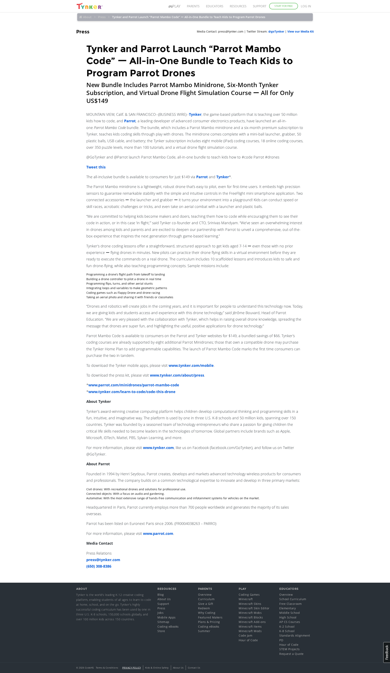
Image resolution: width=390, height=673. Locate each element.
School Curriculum (292, 599)
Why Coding (206, 613)
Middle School (289, 613)
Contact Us (194, 667)
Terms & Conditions (107, 667)
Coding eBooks (168, 626)
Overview (204, 595)
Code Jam (245, 635)
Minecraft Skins (250, 604)
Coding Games (249, 595)
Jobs (160, 613)
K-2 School (287, 626)
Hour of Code (248, 640)
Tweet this (96, 167)
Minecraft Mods (250, 631)
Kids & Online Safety (157, 667)
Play (176, 6)
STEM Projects (289, 649)
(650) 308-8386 (98, 566)
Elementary (287, 608)
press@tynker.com (103, 559)
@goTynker (276, 31)
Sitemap (163, 622)
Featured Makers (210, 617)
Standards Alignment (294, 635)
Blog (160, 595)
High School (288, 617)
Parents (193, 6)
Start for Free (283, 6)
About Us (164, 599)
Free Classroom (290, 604)
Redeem (204, 608)
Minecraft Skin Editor (254, 608)
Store (161, 631)
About (87, 17)
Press (102, 17)
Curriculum (206, 599)
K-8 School (287, 631)
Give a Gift (205, 604)
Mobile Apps (166, 617)
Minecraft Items (250, 626)
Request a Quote (291, 654)
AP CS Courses (289, 622)
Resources (238, 6)
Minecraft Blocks (251, 617)
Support (259, 6)
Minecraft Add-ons (252, 622)
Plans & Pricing (209, 622)
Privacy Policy (131, 667)
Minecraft (246, 599)
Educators (214, 6)
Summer (204, 631)
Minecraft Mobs (250, 613)
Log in (306, 6)
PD (281, 640)
